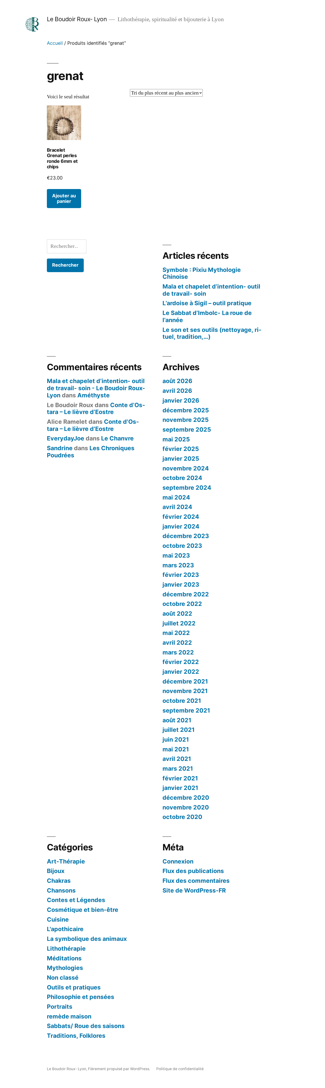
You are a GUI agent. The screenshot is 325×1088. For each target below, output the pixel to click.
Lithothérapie (66, 948)
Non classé (63, 977)
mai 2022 (176, 632)
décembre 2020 (185, 797)
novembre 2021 (185, 690)
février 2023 (180, 574)
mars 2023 (178, 565)
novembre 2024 (185, 468)
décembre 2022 (185, 594)
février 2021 (180, 778)
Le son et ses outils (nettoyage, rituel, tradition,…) (211, 333)
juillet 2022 (179, 623)
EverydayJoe (65, 438)
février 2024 (180, 516)
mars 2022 (178, 652)
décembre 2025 (185, 410)
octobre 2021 (181, 700)
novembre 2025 (185, 419)
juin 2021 (175, 739)
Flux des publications (193, 870)
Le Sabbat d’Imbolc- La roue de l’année (207, 316)
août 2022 (177, 613)
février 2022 (180, 661)
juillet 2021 (178, 729)
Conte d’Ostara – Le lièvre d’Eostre (96, 408)
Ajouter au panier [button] (64, 198)
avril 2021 (176, 758)
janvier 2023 (180, 584)
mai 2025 (176, 439)
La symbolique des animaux (87, 938)
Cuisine (58, 919)
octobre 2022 (182, 603)
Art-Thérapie (66, 861)
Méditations (64, 958)
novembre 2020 (185, 807)
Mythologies (65, 967)
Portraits (59, 1006)
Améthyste (93, 395)
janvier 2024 (180, 526)
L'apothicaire (65, 929)
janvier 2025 (180, 458)
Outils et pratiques (74, 987)
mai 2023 (176, 555)
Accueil (55, 43)
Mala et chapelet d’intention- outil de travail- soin (211, 290)
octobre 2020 (182, 816)
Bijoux (55, 870)
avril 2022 (177, 642)
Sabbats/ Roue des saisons (86, 1025)
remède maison (69, 1016)
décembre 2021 (185, 681)
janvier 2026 (180, 400)
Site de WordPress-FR (194, 890)
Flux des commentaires (196, 880)
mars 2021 (177, 768)
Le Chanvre (117, 438)
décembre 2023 (185, 535)
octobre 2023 (182, 545)
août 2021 (176, 720)
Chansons (61, 890)
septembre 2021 (186, 710)
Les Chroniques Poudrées (90, 451)
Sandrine (60, 448)
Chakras (59, 880)
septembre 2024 (186, 487)
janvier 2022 (180, 671)
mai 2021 (175, 749)
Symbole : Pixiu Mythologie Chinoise (201, 273)
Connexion (177, 861)
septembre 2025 (186, 429)
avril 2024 (177, 506)
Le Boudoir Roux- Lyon (77, 19)
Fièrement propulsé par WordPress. (119, 1069)
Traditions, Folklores (76, 1035)
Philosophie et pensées (80, 996)
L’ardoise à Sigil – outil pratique (206, 303)
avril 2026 (177, 390)
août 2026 (177, 380)
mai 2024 (176, 497)
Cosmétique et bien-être (82, 909)
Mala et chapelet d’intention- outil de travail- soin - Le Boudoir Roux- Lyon (96, 388)
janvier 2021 (180, 787)
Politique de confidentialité (180, 1069)
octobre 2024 (182, 477)
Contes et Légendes (76, 899)
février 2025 (180, 448)
